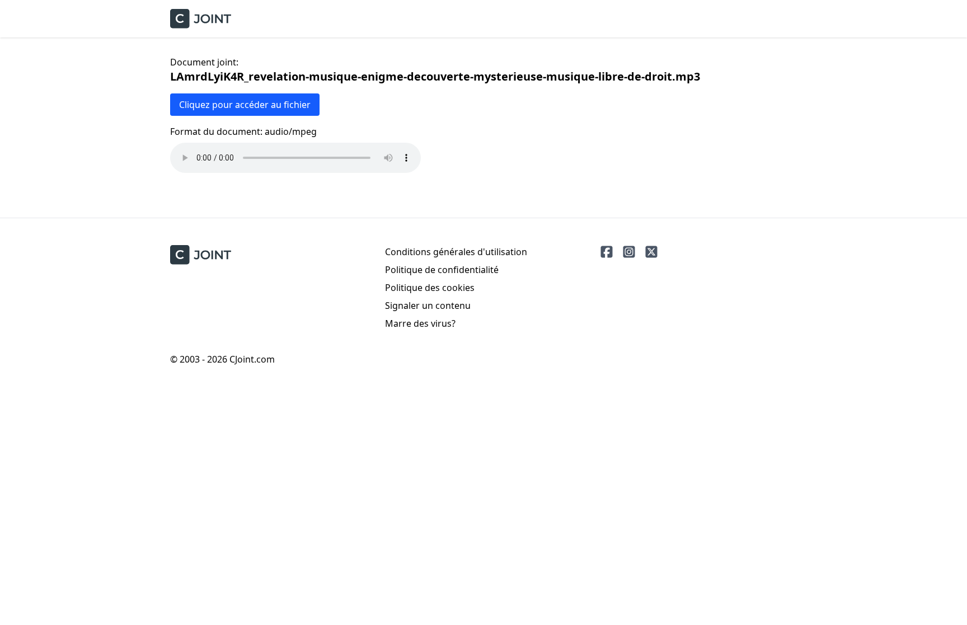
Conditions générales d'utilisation (456, 252)
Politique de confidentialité (442, 270)
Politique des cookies (430, 287)
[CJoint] (200, 255)
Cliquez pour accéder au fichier (245, 104)
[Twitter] (651, 252)
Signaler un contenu (428, 305)
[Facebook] (606, 252)
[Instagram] (629, 252)
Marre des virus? (420, 323)
